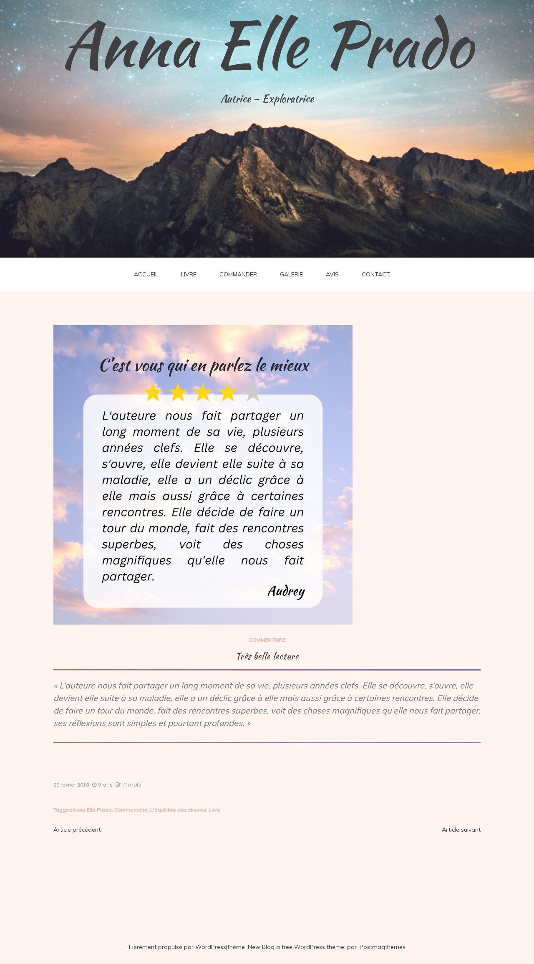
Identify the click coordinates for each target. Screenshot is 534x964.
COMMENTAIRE (267, 640)
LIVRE (188, 274)
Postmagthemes (383, 947)
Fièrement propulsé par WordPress (177, 947)
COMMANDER (238, 274)
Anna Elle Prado (267, 43)
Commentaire (131, 810)
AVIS (332, 274)
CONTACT (376, 274)
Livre (214, 810)
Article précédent (77, 829)
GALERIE (291, 274)
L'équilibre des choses (178, 810)
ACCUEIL (146, 274)
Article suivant (461, 829)
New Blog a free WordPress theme (296, 947)
